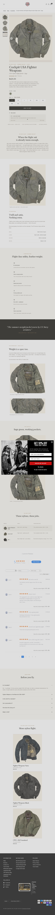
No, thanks (40, 466)
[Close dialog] (52, 442)
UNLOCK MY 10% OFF (40, 463)
